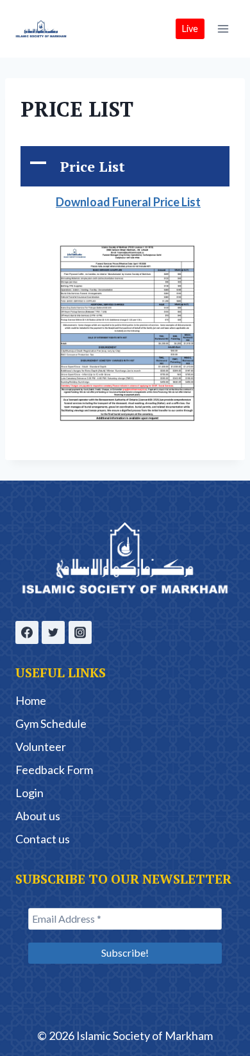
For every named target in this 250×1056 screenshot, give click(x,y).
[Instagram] (80, 632)
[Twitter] (53, 632)
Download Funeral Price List (128, 202)
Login (29, 793)
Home (30, 700)
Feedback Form (54, 770)
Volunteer (40, 746)
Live (190, 28)
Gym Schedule (51, 723)
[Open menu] (223, 28)
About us (37, 816)
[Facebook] (26, 632)
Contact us (42, 839)
